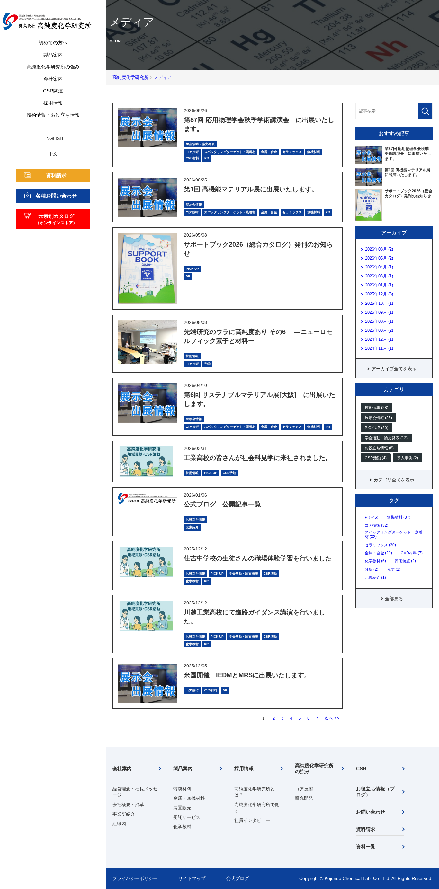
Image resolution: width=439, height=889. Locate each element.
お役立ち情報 (195, 519)
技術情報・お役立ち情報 (53, 115)
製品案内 (53, 54)
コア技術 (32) (376, 525)
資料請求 (56, 175)
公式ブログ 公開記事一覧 (222, 504)
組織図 (119, 823)
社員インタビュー (252, 820)
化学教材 (192, 581)
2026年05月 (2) (379, 258)
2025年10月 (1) (379, 303)
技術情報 (192, 356)
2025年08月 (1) (379, 321)
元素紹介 (192, 527)
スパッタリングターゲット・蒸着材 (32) (394, 534)
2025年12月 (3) (379, 294)
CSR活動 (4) (376, 458)
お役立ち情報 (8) (379, 448)
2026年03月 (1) (379, 276)
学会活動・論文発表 (200, 144)
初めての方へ (53, 42)
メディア (163, 77)
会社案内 (53, 79)
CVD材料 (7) (412, 553)
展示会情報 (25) (378, 418)
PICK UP (192, 268)
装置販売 (182, 807)
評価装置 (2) (405, 561)
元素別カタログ (56, 219)
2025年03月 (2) (379, 330)
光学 (207, 363)
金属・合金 (269, 152)
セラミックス (292, 152)
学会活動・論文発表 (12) (386, 438)
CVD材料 (192, 158)
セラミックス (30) (380, 545)
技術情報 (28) (376, 407)
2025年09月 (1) (379, 312)
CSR (361, 768)
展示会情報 (194, 204)
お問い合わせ (370, 811)
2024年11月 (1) (379, 348)
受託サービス (186, 817)
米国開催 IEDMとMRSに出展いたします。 (247, 675)
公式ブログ (237, 878)
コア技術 (192, 152)
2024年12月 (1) (379, 339)
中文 (53, 153)
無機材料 (313, 152)
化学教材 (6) (375, 561)
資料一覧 (365, 846)
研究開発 (304, 798)
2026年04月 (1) (379, 267)
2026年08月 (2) (379, 249)
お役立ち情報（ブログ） (375, 791)
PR (206, 158)
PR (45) (371, 517)
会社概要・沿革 (128, 804)
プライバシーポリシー (134, 878)
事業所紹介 (123, 814)
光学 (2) (393, 569)
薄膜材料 (182, 788)
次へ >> (332, 718)
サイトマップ (191, 878)
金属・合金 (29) (378, 553)
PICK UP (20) (376, 428)
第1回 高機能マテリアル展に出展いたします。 (251, 189)
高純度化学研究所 (130, 77)
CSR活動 (229, 473)
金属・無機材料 (189, 798)
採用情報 (53, 103)
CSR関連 (53, 90)
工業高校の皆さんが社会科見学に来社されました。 (258, 457)
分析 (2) (371, 569)
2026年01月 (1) (379, 285)
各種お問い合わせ (56, 195)
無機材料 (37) (398, 517)
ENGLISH (53, 138)
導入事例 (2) (407, 458)
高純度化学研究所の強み (53, 66)
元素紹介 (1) (375, 577)
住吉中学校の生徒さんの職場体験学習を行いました (258, 558)
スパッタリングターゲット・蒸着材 (229, 152)
